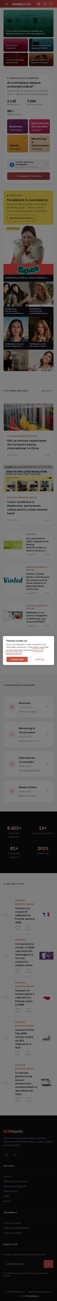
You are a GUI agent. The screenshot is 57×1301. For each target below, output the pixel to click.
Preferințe (39, 659)
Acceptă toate (17, 659)
